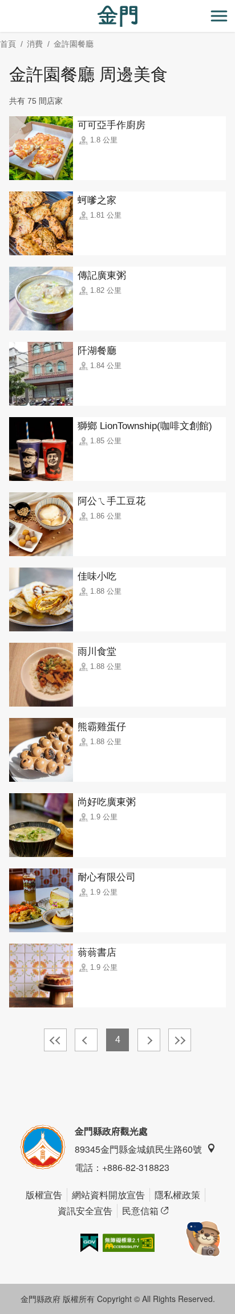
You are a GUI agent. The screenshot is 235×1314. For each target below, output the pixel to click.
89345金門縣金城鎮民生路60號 (138, 1149)
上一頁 (86, 1040)
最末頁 (179, 1040)
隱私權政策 (177, 1194)
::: (3, 6)
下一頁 (148, 1040)
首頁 (8, 43)
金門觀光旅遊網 (117, 16)
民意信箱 (140, 1210)
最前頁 (55, 1040)
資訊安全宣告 (85, 1210)
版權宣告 (44, 1194)
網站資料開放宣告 (108, 1194)
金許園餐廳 (74, 43)
